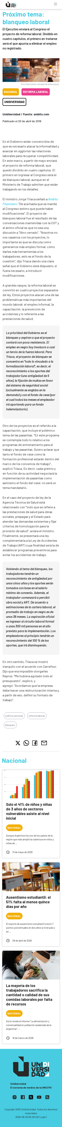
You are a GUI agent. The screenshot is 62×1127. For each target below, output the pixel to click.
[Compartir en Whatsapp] (26, 743)
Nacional (10, 92)
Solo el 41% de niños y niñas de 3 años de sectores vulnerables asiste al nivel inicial (29, 811)
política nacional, (14, 715)
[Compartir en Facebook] (35, 743)
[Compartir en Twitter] (18, 743)
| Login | (43, 1116)
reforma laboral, (37, 715)
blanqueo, (10, 724)
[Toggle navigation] (55, 4)
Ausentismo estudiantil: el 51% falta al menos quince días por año (28, 902)
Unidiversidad (14, 102)
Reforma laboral (35, 92)
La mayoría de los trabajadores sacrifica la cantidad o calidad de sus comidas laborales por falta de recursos (29, 994)
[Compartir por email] (44, 742)
